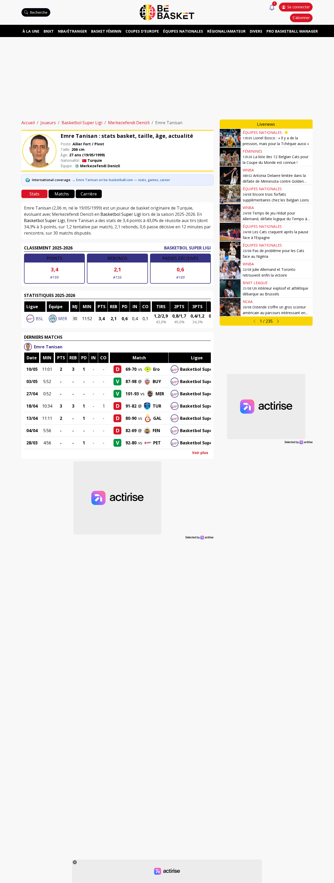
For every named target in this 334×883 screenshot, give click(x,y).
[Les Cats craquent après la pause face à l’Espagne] (230, 232)
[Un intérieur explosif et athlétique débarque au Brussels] (230, 288)
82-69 (131, 430)
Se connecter (298, 6)
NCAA (248, 301)
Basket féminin (106, 31)
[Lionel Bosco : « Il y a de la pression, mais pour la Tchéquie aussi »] (230, 138)
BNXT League (255, 282)
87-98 (131, 381)
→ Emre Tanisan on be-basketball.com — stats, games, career (121, 179)
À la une (30, 31)
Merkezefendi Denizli (129, 123)
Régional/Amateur (226, 31)
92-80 (131, 443)
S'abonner (301, 17)
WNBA (248, 170)
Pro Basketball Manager (292, 31)
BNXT (49, 31)
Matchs (62, 194)
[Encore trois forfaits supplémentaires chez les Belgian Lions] (230, 194)
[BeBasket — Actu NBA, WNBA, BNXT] (167, 12)
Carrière (89, 194)
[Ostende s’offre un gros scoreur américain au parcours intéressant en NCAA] (230, 307)
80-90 (131, 418)
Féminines (252, 151)
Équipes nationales (183, 31)
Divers (256, 31)
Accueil (28, 123)
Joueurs (48, 123)
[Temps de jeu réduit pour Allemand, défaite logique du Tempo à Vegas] (230, 213)
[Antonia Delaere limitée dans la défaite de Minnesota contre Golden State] (230, 175)
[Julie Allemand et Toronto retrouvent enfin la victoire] (230, 269)
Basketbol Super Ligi (82, 123)
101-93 (132, 394)
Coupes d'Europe (142, 31)
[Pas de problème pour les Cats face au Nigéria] (230, 251)
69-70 (131, 369)
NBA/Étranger (72, 31)
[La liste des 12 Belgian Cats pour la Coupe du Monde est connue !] (230, 157)
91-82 (131, 406)
